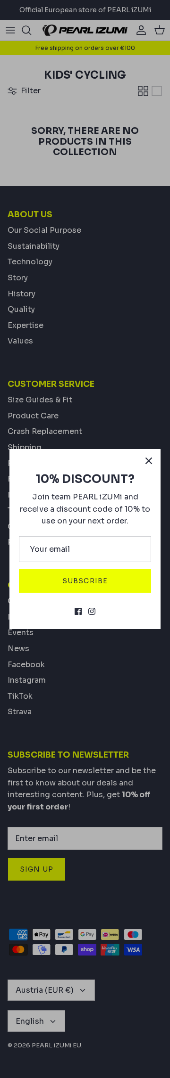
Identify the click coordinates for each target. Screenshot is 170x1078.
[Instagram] (91, 611)
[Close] (148, 460)
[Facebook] (78, 611)
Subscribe (85, 581)
